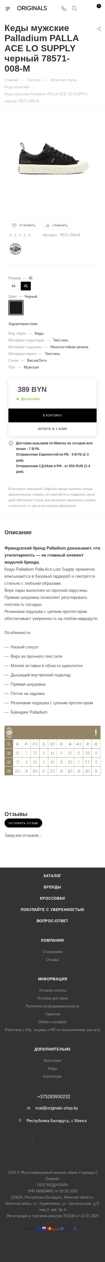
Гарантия (52, 1014)
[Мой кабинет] (84, 8)
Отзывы (52, 959)
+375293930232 (54, 1097)
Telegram (52, 1139)
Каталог (53, 876)
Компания (52, 940)
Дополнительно (52, 1049)
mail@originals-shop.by (56, 1108)
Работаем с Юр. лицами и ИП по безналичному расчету (52, 1030)
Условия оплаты (52, 990)
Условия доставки (52, 998)
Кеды (52, 1068)
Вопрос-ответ (53, 921)
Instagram (38, 1139)
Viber (67, 1139)
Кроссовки (52, 898)
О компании (52, 952)
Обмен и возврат (52, 1022)
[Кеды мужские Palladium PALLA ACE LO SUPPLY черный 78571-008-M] (53, 153)
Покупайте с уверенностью (52, 910)
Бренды (52, 887)
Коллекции (52, 1076)
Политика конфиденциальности (52, 1006)
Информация (52, 979)
